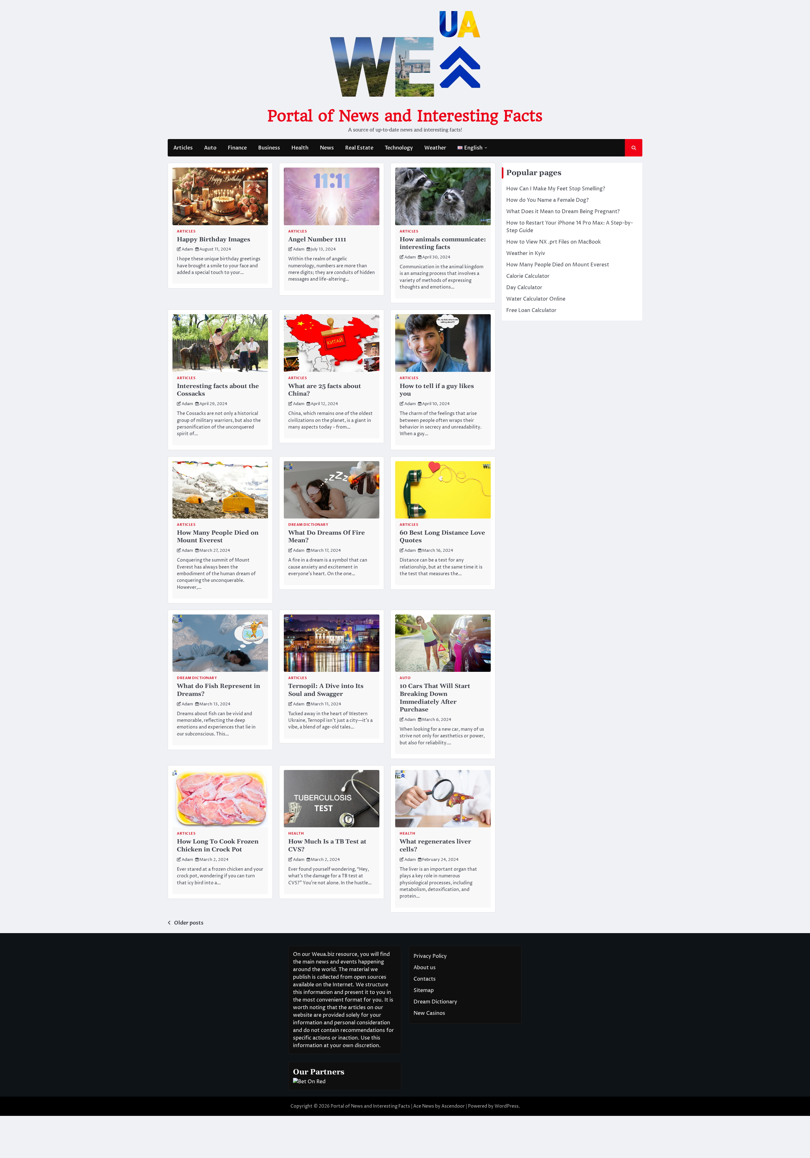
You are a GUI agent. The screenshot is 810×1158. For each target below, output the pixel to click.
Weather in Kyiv (525, 253)
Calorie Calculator (528, 276)
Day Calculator (524, 287)
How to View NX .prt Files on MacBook (553, 242)
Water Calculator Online (535, 299)
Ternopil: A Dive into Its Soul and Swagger (326, 690)
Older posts (188, 922)
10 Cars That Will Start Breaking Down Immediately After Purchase (435, 698)
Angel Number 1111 (317, 240)
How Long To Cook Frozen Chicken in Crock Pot (218, 846)
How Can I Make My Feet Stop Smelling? (555, 188)
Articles (183, 147)
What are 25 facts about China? (324, 390)
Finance (237, 147)
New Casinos (429, 1013)
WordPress (507, 1106)
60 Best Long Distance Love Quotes (442, 537)
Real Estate (359, 147)
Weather (435, 147)
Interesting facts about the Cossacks (218, 390)
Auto (210, 147)
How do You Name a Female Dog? (547, 200)
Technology (399, 147)
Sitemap (424, 990)
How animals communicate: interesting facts (443, 243)
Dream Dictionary (308, 524)
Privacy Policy (430, 956)
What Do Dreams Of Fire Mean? (326, 537)
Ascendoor (453, 1106)
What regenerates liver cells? (435, 846)
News (327, 147)
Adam (187, 249)
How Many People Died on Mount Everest (218, 537)
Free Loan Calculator (531, 310)
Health (299, 147)
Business (269, 147)
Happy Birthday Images (213, 240)
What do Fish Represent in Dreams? (218, 690)
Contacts (425, 979)
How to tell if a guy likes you (437, 390)
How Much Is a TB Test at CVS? (327, 846)
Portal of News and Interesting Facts (405, 116)
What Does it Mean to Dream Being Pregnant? (563, 211)
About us (425, 967)
